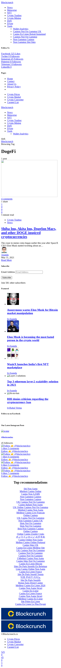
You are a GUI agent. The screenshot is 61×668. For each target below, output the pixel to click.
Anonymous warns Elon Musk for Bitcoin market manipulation (32, 311)
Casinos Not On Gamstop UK (27, 31)
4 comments (6, 199)
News (10, 7)
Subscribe (6, 277)
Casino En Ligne (30, 591)
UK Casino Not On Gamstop (30, 518)
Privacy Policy (14, 86)
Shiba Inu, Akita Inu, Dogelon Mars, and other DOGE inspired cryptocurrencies (28, 233)
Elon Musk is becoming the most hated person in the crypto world (30, 338)
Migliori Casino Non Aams (30, 510)
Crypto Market (14, 97)
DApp (10, 23)
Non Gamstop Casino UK (30, 520)
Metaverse (12, 10)
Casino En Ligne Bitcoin (30, 563)
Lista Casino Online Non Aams (30, 569)
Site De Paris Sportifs (31, 580)
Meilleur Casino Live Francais (30, 512)
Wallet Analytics (20, 29)
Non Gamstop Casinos (23, 39)
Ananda (5, 255)
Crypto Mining (14, 18)
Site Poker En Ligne (30, 601)
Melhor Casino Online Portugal (30, 542)
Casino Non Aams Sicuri (30, 588)
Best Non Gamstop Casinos (31, 528)
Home (10, 78)
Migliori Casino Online (30, 491)
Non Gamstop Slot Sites (24, 42)
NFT (9, 13)
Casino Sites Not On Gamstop (30, 561)
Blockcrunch (7, 2)
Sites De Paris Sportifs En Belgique (30, 566)
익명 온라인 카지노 (30, 577)
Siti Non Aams (30, 488)
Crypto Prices (13, 94)
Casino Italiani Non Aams (31, 504)
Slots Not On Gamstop (30, 523)
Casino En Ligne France (30, 571)
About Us (11, 84)
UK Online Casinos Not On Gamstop (30, 507)
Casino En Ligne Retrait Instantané (29, 34)
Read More (6, 260)
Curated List (13, 102)
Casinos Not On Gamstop (25, 37)
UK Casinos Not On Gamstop (30, 502)
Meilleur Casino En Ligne (30, 599)
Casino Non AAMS (30, 494)
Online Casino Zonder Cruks (30, 534)
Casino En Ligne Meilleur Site (30, 547)
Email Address (8, 272)
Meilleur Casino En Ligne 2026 (30, 585)
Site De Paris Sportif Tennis (31, 574)
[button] (3, 139)
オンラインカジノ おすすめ (30, 537)
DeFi (9, 21)
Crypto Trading (14, 15)
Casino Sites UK (30, 545)
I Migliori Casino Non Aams (30, 558)
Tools (9, 26)
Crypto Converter (15, 99)
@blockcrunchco (7, 437)
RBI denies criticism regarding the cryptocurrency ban (27, 400)
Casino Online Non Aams (31, 539)
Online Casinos (30, 515)
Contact (10, 81)
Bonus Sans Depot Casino (30, 583)
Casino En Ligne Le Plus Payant (30, 604)
